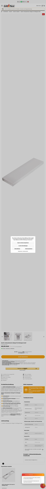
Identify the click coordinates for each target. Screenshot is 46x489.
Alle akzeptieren (28, 248)
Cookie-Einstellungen (23, 245)
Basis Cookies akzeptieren (23, 242)
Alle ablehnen (17, 248)
